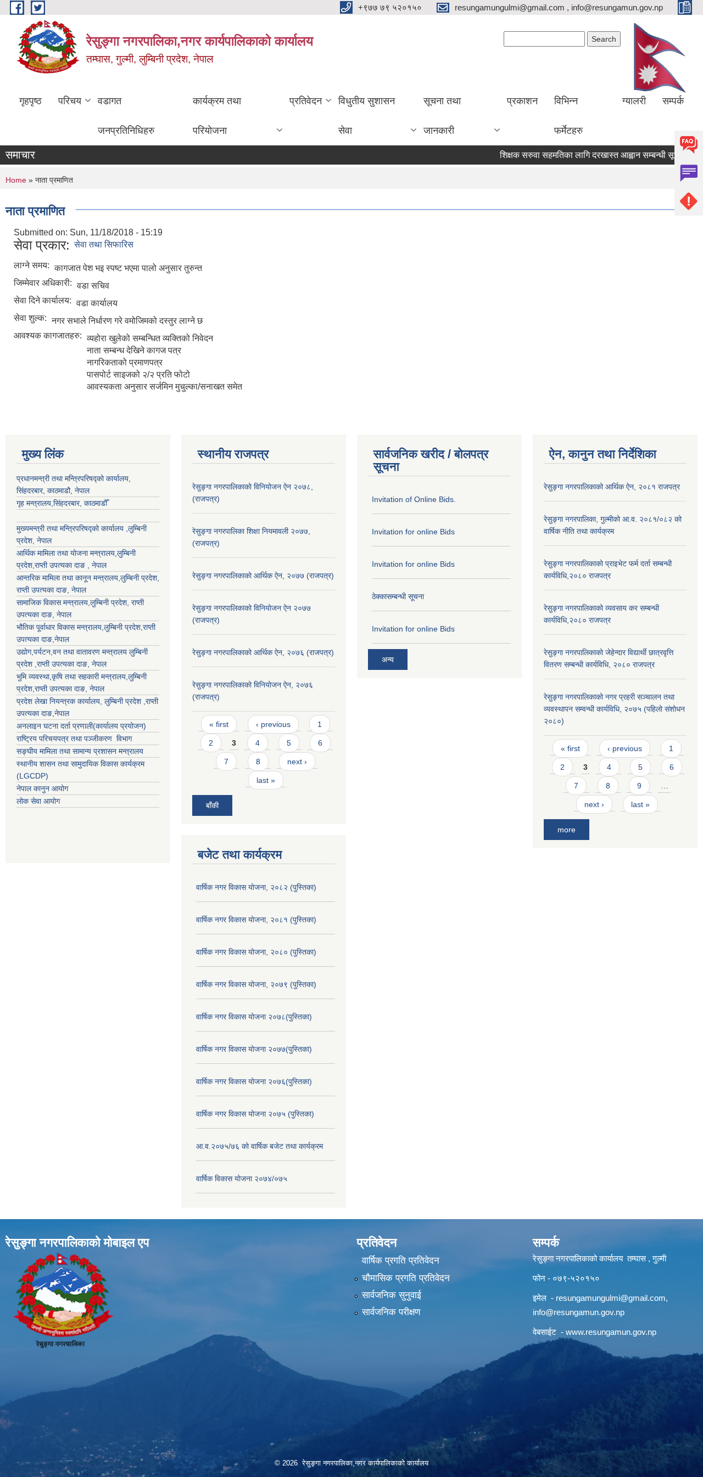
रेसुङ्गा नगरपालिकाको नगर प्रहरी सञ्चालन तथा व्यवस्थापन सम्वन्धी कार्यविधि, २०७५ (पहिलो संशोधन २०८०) (614, 708)
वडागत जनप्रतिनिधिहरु (126, 115)
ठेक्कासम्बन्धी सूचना (398, 596)
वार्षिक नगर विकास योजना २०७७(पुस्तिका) (254, 1049)
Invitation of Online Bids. (414, 499)
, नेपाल (76, 589)
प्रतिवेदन (305, 100)
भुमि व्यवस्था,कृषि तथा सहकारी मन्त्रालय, (72, 676)
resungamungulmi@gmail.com (611, 1298)
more (566, 829)
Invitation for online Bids (413, 531)
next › (297, 761)
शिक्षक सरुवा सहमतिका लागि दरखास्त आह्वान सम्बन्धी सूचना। (575, 155)
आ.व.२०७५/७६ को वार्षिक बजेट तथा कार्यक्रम (259, 1146)
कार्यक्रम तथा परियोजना (217, 115)
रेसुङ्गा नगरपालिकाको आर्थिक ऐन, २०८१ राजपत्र (612, 486)
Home (15, 180)
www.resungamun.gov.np (611, 1332)
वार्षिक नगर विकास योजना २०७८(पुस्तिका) (254, 1016)
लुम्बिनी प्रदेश (138, 577)
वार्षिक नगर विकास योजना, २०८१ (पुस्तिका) (256, 919)
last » (265, 780)
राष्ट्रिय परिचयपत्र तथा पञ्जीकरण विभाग (74, 738)
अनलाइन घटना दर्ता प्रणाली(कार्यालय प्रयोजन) (81, 725)
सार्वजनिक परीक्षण (391, 1312)
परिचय (69, 100)
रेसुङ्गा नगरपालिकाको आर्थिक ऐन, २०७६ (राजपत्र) (263, 652)
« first (218, 724)
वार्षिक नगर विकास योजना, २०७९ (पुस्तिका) (256, 984)
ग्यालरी (634, 100)
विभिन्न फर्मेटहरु (568, 115)
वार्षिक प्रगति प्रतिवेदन (400, 1260)
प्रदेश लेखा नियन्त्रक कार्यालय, (60, 701)
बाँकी (212, 805)
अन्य (388, 659)
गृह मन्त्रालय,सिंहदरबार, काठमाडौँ (61, 503)
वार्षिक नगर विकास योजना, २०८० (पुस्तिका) (256, 952)
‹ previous (273, 724)
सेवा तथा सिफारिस (103, 244)
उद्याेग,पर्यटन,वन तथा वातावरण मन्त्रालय (72, 651)
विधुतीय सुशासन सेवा (366, 115)
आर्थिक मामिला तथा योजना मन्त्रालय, (66, 553)
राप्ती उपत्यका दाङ (41, 589)
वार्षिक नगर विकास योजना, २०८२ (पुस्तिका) (256, 887)
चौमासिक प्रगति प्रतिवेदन (406, 1278)
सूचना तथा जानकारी (442, 115)
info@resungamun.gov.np (578, 1312)
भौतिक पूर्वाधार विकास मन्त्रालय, (60, 627)
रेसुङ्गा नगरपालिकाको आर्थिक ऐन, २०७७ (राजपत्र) (263, 575)
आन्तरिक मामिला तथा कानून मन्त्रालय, (68, 577)
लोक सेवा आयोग (38, 801)
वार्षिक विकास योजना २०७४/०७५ (241, 1178)
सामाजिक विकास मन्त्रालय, (53, 602)
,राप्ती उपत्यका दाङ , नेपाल (69, 565)
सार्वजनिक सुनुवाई (391, 1295)
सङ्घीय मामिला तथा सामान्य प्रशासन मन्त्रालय (79, 751)
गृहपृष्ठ (30, 100)
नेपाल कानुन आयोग (42, 788)
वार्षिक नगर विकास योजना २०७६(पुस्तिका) (254, 1081)
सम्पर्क (673, 100)
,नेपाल (60, 639)
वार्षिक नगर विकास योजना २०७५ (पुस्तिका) (255, 1113)
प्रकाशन (522, 100)
